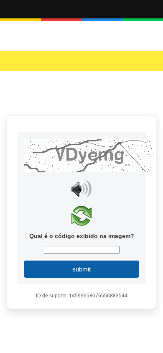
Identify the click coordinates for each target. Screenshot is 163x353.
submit (81, 269)
